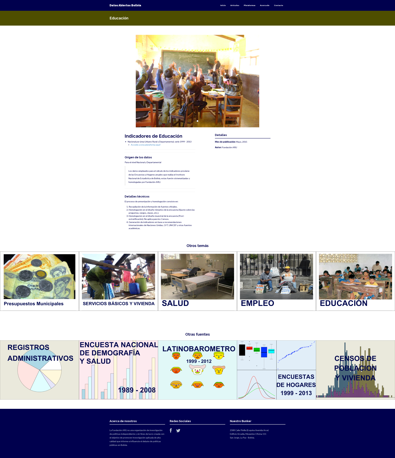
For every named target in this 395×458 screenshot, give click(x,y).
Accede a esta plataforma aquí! (146, 144)
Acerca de (264, 5)
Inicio (223, 5)
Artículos (234, 5)
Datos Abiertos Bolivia (125, 5)
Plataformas (249, 5)
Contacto (278, 5)
